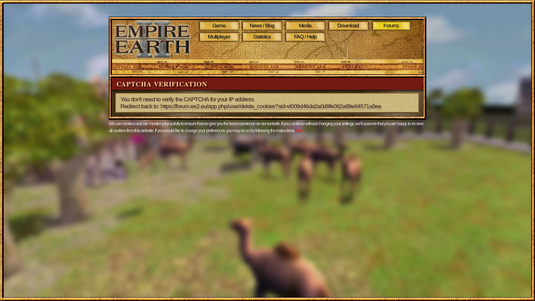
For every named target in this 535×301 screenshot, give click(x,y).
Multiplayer (219, 37)
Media (305, 25)
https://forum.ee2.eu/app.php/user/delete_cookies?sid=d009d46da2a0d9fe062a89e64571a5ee (270, 106)
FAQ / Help (305, 37)
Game (219, 25)
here (299, 130)
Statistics (262, 37)
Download (348, 25)
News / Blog (262, 25)
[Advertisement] (306, 50)
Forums (391, 25)
